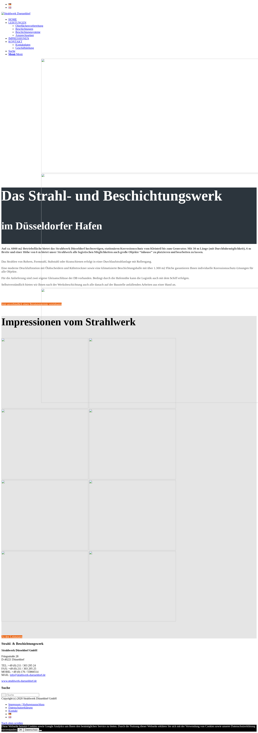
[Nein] (40, 730)
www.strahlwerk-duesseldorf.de (19, 680)
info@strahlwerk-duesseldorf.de (27, 674)
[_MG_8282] (132, 549)
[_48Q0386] (44, 478)
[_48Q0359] (44, 407)
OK (20, 729)
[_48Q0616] (44, 549)
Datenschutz (31, 729)
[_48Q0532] (132, 407)
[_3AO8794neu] (132, 620)
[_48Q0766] (132, 478)
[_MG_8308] (44, 620)
